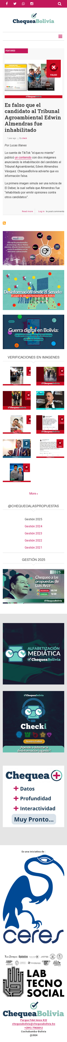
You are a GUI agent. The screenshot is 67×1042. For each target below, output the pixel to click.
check (24, 138)
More (32, 493)
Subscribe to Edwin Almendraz (4, 223)
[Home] (33, 18)
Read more (28, 212)
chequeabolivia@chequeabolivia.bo (33, 1023)
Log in (41, 211)
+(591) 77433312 (33, 1027)
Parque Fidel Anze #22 (33, 1020)
